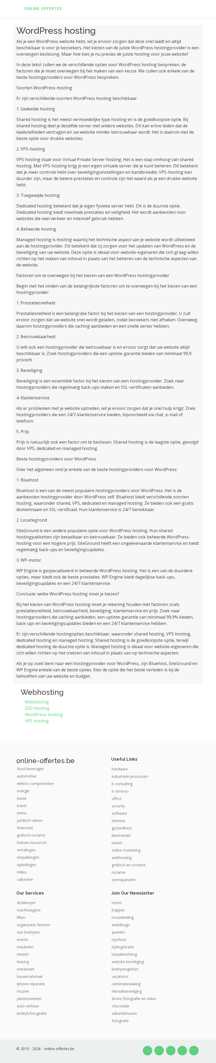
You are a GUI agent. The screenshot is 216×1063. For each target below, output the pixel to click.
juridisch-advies (30, 820)
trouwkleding (123, 917)
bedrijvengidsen (125, 969)
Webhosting (37, 702)
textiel (117, 843)
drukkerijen (26, 903)
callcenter (25, 879)
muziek (23, 991)
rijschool (119, 939)
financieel (25, 828)
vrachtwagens (29, 910)
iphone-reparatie (31, 984)
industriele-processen (130, 776)
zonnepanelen (124, 880)
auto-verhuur (28, 1006)
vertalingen (26, 850)
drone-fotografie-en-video (134, 999)
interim (23, 954)
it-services (120, 791)
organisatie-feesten (33, 925)
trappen (118, 910)
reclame (118, 872)
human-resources (32, 842)
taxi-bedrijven (28, 932)
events (22, 939)
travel (21, 806)
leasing (23, 962)
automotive (27, 776)
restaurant (26, 969)
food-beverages (30, 769)
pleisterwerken (29, 999)
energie (23, 791)
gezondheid (121, 828)
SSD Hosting (37, 708)
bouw (21, 798)
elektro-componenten (35, 783)
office (116, 798)
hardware (120, 769)
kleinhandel (121, 835)
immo (22, 813)
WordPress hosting (44, 714)
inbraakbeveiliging (127, 991)
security (118, 806)
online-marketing (126, 850)
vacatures (120, 976)
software (119, 813)
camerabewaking (126, 984)
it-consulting (122, 784)
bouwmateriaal (29, 976)
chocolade (120, 1006)
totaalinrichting (124, 954)
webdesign (121, 925)
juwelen (118, 932)
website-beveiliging (128, 962)
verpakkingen (28, 857)
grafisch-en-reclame (129, 865)
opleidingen (26, 865)
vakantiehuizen (124, 1013)
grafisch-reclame (31, 835)
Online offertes (43, 8)
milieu (22, 872)
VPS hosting (37, 721)
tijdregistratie (123, 947)
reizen (117, 903)
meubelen (25, 947)
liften (21, 917)
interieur (119, 821)
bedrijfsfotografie (32, 1013)
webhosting (121, 858)
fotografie (120, 1021)
